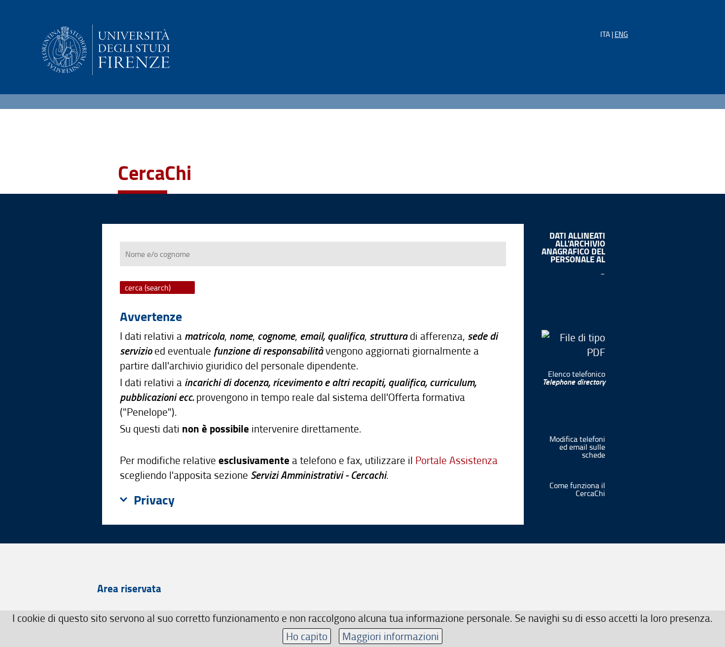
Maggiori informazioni (390, 636)
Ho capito (306, 636)
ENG (621, 34)
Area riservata (129, 588)
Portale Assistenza (456, 460)
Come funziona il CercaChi (577, 489)
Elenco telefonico (574, 377)
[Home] (106, 48)
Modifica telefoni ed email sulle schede (577, 446)
